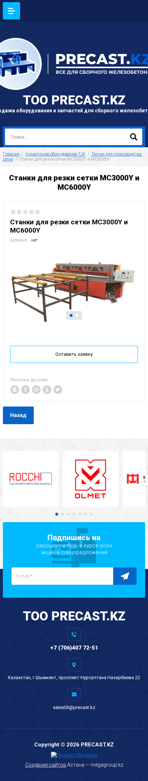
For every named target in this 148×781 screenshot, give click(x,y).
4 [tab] (74, 514)
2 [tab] (76, 315)
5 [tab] (79, 514)
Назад (18, 415)
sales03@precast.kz (74, 707)
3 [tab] (68, 514)
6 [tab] (85, 514)
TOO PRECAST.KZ (74, 100)
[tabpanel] (74, 287)
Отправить (125, 576)
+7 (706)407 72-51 (74, 648)
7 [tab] (91, 514)
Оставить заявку (74, 354)
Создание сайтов (45, 765)
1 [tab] (71, 315)
